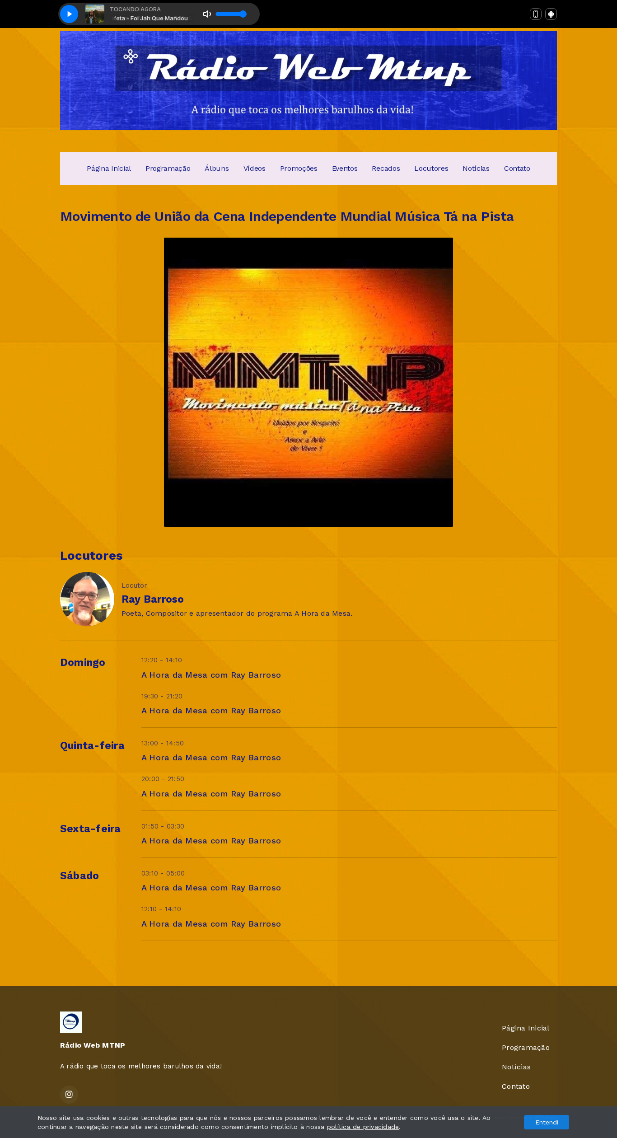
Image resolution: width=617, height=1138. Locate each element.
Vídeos (254, 168)
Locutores (431, 168)
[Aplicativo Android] (551, 14)
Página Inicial (109, 168)
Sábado (79, 876)
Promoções (299, 168)
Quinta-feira (92, 746)
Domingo (83, 662)
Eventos (345, 168)
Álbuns (217, 168)
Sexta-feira (90, 829)
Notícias (476, 168)
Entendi (546, 1122)
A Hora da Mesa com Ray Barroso (211, 674)
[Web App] (536, 14)
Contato (517, 168)
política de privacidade (363, 1126)
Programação (167, 168)
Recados (386, 168)
